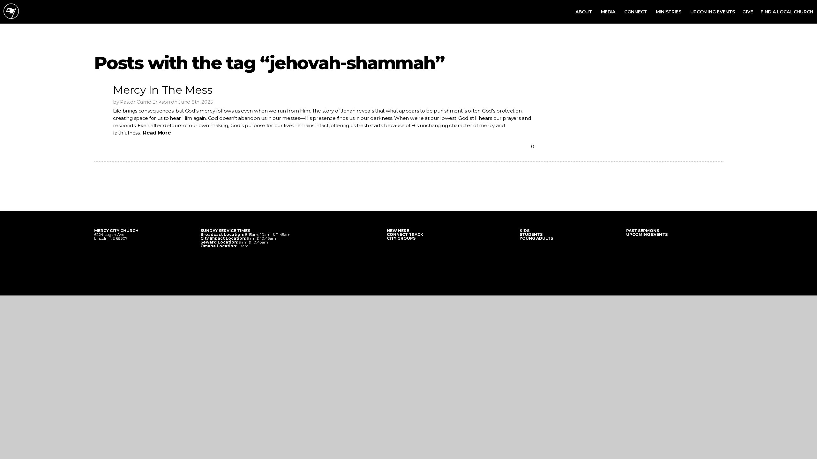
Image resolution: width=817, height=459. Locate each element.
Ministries (669, 12)
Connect (636, 12)
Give (747, 12)
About (584, 12)
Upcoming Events (712, 12)
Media (609, 12)
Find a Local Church (787, 12)
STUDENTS (531, 234)
